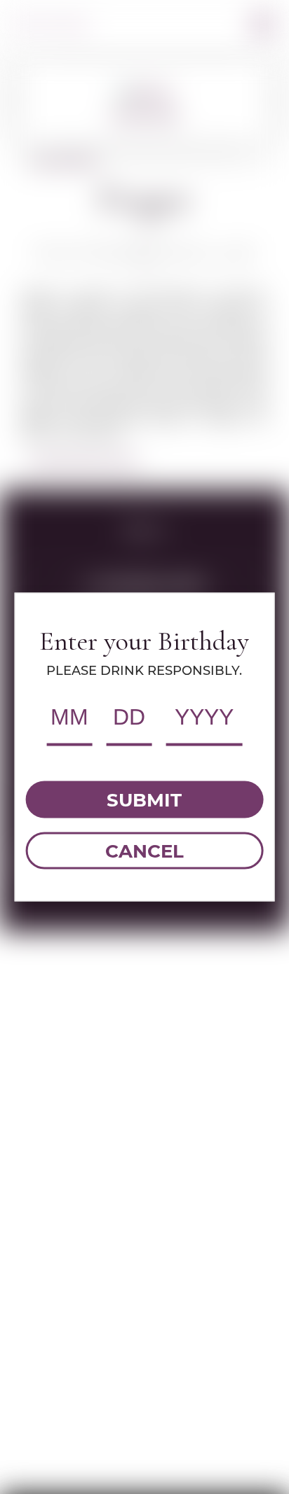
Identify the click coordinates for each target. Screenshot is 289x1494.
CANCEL (144, 850)
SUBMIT (144, 799)
